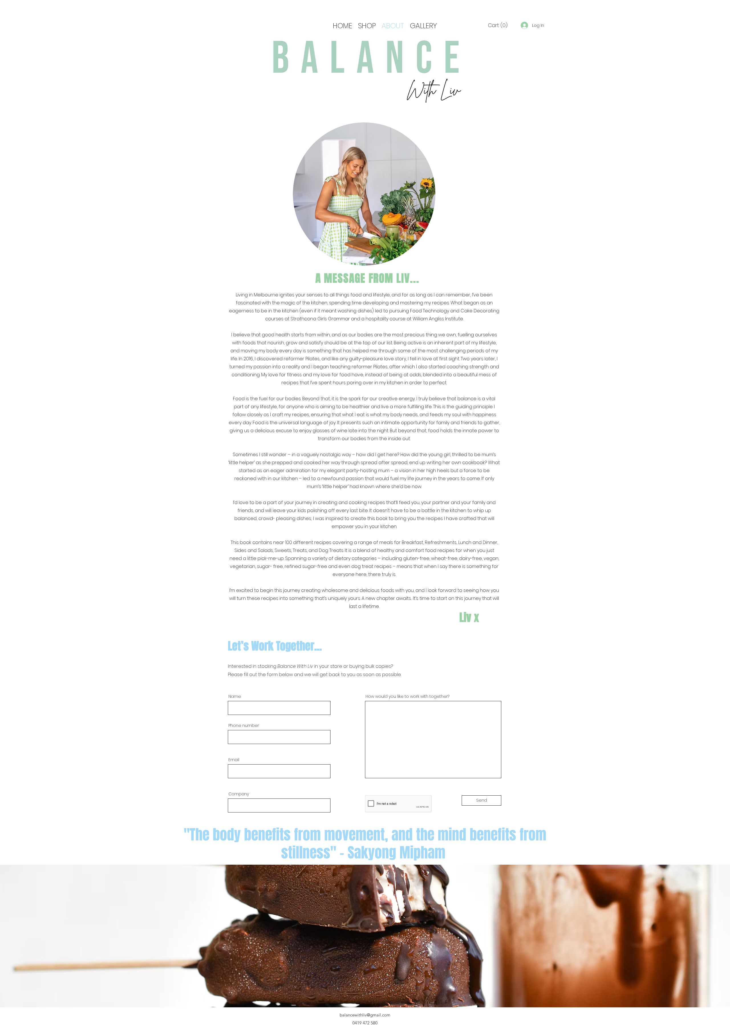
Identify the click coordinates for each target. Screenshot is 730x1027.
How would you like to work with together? (407, 696)
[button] (497, 25)
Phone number (243, 725)
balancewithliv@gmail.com (365, 1015)
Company (238, 794)
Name (234, 696)
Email (233, 760)
